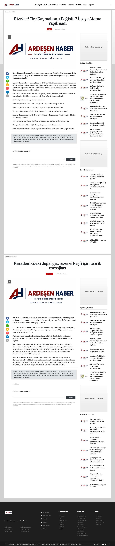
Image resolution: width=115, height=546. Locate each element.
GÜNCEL (62, 5)
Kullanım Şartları (25, 527)
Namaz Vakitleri (82, 520)
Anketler (98, 518)
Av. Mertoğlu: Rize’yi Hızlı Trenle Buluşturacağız (97, 88)
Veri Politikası (9, 531)
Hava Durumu (81, 516)
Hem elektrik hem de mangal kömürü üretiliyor (97, 117)
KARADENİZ (53, 5)
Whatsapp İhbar (25, 529)
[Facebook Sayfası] (5, 521)
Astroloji (98, 524)
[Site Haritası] (24, 521)
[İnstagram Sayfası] (11, 521)
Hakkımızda (8, 527)
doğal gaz (48, 330)
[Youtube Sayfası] (14, 521)
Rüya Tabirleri (100, 522)
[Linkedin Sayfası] (18, 521)
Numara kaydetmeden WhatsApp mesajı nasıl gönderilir (98, 108)
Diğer (90, 5)
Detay (97, 544)
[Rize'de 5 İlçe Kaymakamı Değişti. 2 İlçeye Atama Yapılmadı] (41, 51)
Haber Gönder (24, 531)
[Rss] (21, 521)
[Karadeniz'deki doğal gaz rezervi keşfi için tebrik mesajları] (41, 295)
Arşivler (45, 522)
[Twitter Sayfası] (8, 521)
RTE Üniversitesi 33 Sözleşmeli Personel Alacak (97, 223)
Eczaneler (80, 522)
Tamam (104, 544)
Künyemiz (46, 525)
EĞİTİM (78, 5)
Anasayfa (8, 12)
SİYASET (70, 5)
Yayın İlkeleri (8, 529)
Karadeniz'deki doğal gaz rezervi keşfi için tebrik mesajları (97, 80)
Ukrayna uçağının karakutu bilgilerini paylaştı (97, 177)
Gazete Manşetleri (82, 535)
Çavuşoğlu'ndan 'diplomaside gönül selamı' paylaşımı (97, 215)
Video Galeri (46, 515)
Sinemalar (80, 529)
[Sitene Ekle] (27, 521)
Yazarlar (45, 519)
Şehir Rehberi (81, 533)
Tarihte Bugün (81, 527)
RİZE (45, 5)
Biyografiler (99, 520)
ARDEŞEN (38, 5)
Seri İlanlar (80, 531)
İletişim (45, 529)
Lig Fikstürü (81, 524)
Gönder (71, 159)
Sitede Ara (99, 516)
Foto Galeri (46, 512)
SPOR (85, 5)
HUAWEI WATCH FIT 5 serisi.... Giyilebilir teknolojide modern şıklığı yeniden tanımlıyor (98, 98)
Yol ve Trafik (81, 518)
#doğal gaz (16, 384)
